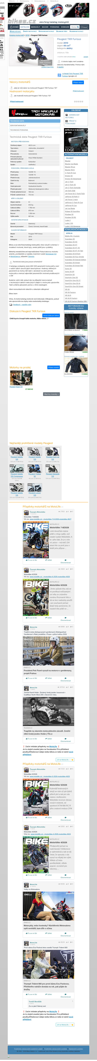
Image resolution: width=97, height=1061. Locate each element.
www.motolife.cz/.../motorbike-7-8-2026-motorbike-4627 (50, 519)
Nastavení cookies (76, 1049)
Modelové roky (15, 31)
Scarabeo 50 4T (71, 245)
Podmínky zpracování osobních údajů (28, 1049)
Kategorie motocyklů (46, 31)
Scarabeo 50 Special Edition (75, 260)
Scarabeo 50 (70, 239)
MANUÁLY (35, 27)
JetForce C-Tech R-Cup (74, 202)
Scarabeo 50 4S (71, 242)
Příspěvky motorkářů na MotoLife (43, 506)
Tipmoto (31, 256)
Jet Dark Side (70, 191)
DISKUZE (65, 27)
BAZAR (45, 27)
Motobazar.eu (24, 1)
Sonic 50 (68, 269)
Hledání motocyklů (76, 31)
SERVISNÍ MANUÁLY (18, 125)
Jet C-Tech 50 (70, 185)
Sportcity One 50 (71, 277)
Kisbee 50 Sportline (72, 211)
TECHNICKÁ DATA (17, 121)
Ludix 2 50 (69, 223)
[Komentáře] (71, 511)
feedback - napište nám (22, 305)
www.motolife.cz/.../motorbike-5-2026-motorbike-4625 (50, 776)
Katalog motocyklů (17, 35)
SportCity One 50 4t (72, 283)
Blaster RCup (70, 167)
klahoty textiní (69, 312)
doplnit (60, 67)
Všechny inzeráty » (51, 394)
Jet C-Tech (69, 182)
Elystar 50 (69, 176)
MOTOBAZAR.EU (76, 307)
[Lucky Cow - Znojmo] (21, 378)
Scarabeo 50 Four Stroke (74, 257)
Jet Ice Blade (70, 208)
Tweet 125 (16, 387)
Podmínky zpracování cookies (55, 1049)
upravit (86, 57)
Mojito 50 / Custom (72, 236)
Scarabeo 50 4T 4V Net (74, 251)
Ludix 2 (68, 220)
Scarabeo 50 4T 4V (72, 248)
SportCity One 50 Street (74, 286)
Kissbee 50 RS (70, 217)
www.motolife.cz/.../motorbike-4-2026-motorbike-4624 (51, 834)
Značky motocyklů (29, 31)
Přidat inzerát (53, 367)
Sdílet (49, 560)
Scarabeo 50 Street (72, 263)
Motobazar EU (51, 254)
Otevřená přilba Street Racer (73, 334)
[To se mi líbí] (66, 511)
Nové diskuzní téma (51, 315)
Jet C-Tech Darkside (72, 188)
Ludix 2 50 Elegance (72, 226)
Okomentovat (66, 563)
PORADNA (54, 27)
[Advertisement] (35, 344)
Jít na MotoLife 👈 (65, 760)
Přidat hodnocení (78, 91)
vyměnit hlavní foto (47, 67)
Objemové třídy (61, 31)
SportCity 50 (70, 274)
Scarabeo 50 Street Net (74, 266)
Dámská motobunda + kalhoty (74, 356)
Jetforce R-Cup (71, 205)
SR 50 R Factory (71, 298)
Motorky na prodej (20, 367)
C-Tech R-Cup (70, 173)
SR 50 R (68, 295)
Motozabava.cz (40, 1)
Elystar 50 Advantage (73, 179)
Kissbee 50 (69, 214)
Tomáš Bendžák (35, 1002)
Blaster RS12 (70, 170)
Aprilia (69, 233)
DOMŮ (16, 27)
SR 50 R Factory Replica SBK (76, 301)
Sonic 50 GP (69, 271)
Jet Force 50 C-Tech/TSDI (75, 194)
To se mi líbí (32, 560)
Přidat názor (78, 82)
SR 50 (67, 289)
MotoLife (33, 627)
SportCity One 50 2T (73, 280)
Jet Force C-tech (71, 199)
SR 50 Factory (70, 292)
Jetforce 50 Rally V (72, 197)
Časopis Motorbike (37, 512)
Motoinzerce (15, 256)
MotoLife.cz (54, 1)
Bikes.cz (12, 1)
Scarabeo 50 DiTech (72, 254)
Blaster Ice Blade (71, 164)
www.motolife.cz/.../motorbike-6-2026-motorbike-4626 (50, 577)
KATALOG (25, 27)
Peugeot (70, 158)
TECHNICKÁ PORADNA (19, 130)
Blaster (67, 161)
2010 (27, 35)
